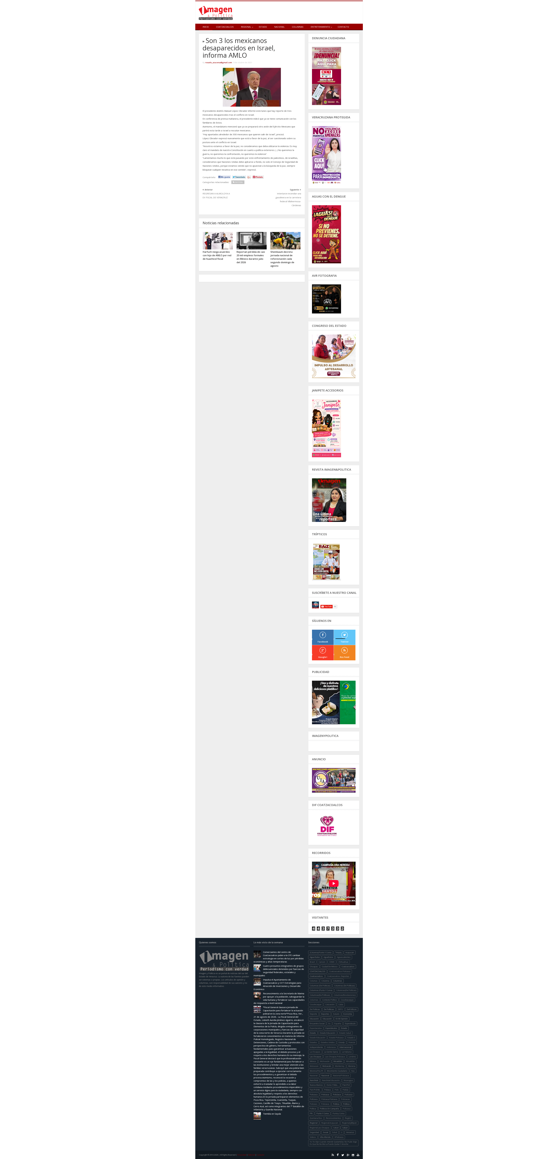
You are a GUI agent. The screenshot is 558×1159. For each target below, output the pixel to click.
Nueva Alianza (316, 1085)
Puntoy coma (338, 1113)
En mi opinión (342, 1018)
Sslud (334, 1132)
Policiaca (325, 1094)
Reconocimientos (333, 1118)
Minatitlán (337, 1061)
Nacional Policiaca (341, 1075)
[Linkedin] (353, 1154)
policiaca (314, 1094)
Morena (351, 1066)
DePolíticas (352, 1009)
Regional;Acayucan (329, 1123)
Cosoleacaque (347, 999)
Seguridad (314, 1132)
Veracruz (350, 1132)
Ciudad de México (330, 966)
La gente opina (331, 1051)
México (313, 1061)
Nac (353, 1071)
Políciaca (348, 1094)
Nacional (279, 26)
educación (314, 1018)
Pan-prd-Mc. (315, 1089)
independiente (316, 1047)
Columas (314, 980)
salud (335, 1127)
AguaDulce (328, 957)
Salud (344, 1127)
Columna (325, 980)
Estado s (351, 1037)
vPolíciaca (339, 1137)
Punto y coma (322, 1113)
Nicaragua (348, 1080)
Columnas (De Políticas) (344, 985)
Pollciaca (346, 1108)
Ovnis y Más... (333, 1085)
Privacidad (241, 1155)
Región (348, 1118)
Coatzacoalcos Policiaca (339, 971)
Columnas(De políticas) (320, 995)
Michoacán (325, 1061)
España (337, 1023)
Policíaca (337, 1094)
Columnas (297, 26)
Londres (352, 1056)
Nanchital (314, 1080)
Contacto (343, 26)
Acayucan (349, 952)
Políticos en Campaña (329, 1108)
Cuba (340, 1004)
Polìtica (313, 1108)
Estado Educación (327, 1033)
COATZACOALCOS (317, 971)
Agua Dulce (315, 957)
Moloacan (314, 1066)
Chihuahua (343, 962)
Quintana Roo (316, 1118)
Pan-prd (346, 1085)
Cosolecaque (315, 1004)
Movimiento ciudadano (337, 1071)
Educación (327, 1018)
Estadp (342, 1042)
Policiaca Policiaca (329, 1099)
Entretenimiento (320, 26)
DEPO (340, 1009)
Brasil (312, 962)
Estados (313, 1042)
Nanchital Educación (331, 1080)
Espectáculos (331, 1028)
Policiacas (345, 1099)
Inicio (206, 26)
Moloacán (326, 1066)
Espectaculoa (316, 1028)
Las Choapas (315, 1056)
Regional (314, 1123)
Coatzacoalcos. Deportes (338, 976)
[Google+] (348, 1154)
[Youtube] (358, 1154)
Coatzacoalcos (225, 26)
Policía (345, 1089)
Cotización (330, 1004)
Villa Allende (325, 1137)
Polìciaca (314, 1099)
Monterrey (339, 1066)
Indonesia (331, 1047)
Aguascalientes (343, 957)
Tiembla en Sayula (272, 1113)
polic (337, 1089)
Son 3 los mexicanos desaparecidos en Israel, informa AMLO (239, 48)
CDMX (332, 962)
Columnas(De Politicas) (346, 990)
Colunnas (314, 999)
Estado (263, 26)
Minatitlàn (350, 1061)
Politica (336, 1104)
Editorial (251, 1155)
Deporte (313, 1014)
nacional (314, 1075)
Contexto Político (329, 999)
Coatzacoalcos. (316, 976)
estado (344, 1028)
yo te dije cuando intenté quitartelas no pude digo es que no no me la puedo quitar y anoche (333, 1142)
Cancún (322, 962)
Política (346, 1104)
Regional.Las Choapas (319, 1127)
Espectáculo (350, 1023)
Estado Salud (345, 1033)
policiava (325, 1104)
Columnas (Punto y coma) (321, 990)
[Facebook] (338, 1154)
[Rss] (332, 1154)
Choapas (314, 966)
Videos (313, 1137)
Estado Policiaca (336, 1037)
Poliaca (327, 1089)
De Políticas (329, 1009)
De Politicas (315, 1009)
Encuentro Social (317, 1023)
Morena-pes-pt (316, 1071)
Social (325, 1132)
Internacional (345, 1047)
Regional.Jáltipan (349, 1123)
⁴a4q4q (338, 952)
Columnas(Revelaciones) (345, 995)
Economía (347, 1014)
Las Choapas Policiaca (335, 1056)
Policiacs (313, 1104)
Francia (352, 1042)
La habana (347, 1051)
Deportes (325, 1014)
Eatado (336, 1014)
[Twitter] (343, 1154)
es (329, 1023)
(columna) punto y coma (320, 952)
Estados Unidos (328, 1042)
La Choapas (315, 1051)
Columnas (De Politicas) (320, 985)
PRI (311, 1113)
